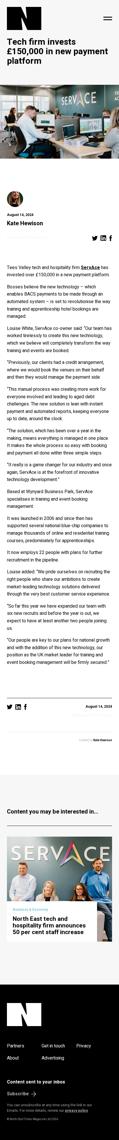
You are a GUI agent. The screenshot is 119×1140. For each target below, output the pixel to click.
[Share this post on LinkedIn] (103, 238)
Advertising (53, 1058)
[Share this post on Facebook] (110, 238)
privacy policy (76, 1110)
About (13, 1058)
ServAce (90, 267)
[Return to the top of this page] (59, 1014)
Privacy (83, 1046)
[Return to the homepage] (39, 18)
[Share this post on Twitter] (95, 238)
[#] (107, 18)
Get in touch (53, 1046)
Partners (15, 1046)
